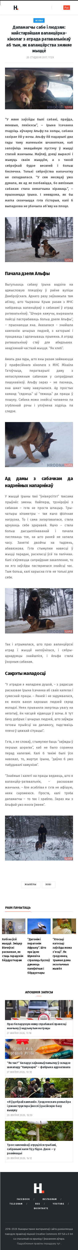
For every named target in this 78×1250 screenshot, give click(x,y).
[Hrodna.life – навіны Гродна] (16, 7)
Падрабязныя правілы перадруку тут (39, 1243)
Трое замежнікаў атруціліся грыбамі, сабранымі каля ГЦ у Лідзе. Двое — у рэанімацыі (32, 1149)
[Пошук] (54, 7)
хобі (48, 884)
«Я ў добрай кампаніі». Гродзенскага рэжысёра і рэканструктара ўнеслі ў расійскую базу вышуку (39, 1106)
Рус (66, 7)
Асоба (39, 20)
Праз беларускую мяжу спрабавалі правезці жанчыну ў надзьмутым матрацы (36, 1026)
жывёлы (30, 884)
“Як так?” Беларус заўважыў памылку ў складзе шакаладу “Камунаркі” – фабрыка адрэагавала (39, 1065)
